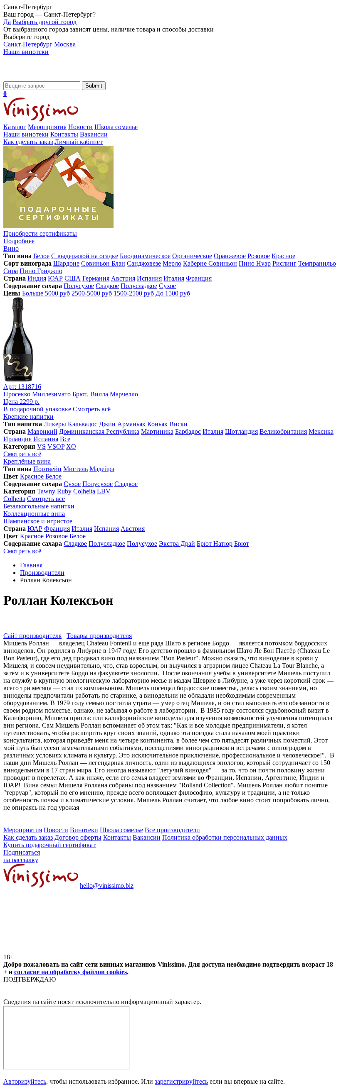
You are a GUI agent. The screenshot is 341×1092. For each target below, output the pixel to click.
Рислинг (284, 263)
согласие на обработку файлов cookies (70, 971)
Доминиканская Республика (99, 431)
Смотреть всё (92, 409)
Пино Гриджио (41, 270)
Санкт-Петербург (27, 44)
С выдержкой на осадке (84, 255)
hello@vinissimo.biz (106, 885)
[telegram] (192, 949)
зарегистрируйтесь (181, 1081)
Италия (173, 278)
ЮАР (55, 278)
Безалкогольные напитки (38, 506)
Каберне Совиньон (210, 263)
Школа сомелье (116, 126)
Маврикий (42, 431)
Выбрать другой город (44, 21)
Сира (10, 270)
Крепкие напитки (28, 416)
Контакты (64, 134)
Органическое (192, 255)
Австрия (123, 278)
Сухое (167, 285)
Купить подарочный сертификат (49, 844)
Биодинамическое (145, 255)
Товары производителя (99, 635)
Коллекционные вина (34, 513)
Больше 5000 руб (46, 293)
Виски (178, 424)
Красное (283, 255)
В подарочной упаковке (37, 409)
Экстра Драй (177, 543)
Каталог (14, 126)
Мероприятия (47, 126)
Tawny (46, 491)
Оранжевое (230, 255)
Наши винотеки (26, 51)
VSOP (55, 446)
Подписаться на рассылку (21, 856)
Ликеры (55, 424)
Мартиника (157, 431)
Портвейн (47, 468)
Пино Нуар (255, 263)
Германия (95, 278)
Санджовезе (144, 263)
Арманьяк (131, 424)
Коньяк (157, 424)
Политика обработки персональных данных (224, 837)
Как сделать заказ (28, 141)
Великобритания (283, 431)
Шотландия (241, 431)
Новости (80, 126)
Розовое (258, 255)
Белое (41, 255)
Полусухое (79, 285)
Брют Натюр (214, 543)
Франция (199, 278)
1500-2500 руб (134, 293)
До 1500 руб (173, 293)
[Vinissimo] (40, 77)
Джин (107, 424)
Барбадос (188, 431)
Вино (11, 248)
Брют (241, 543)
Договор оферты (77, 837)
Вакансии (94, 134)
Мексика (321, 431)
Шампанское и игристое (37, 521)
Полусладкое (139, 285)
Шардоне (66, 263)
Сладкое (107, 285)
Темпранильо (317, 263)
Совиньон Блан (103, 263)
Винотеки (84, 829)
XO (71, 446)
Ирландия (17, 438)
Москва (65, 44)
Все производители (172, 829)
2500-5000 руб (92, 293)
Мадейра (101, 468)
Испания (149, 278)
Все (65, 438)
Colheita (84, 491)
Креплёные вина (27, 461)
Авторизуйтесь (24, 1081)
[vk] (65, 949)
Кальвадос (82, 424)
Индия (36, 278)
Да (7, 21)
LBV (104, 491)
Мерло (172, 263)
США (72, 278)
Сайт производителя (32, 635)
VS (41, 446)
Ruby (64, 491)
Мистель (75, 468)
